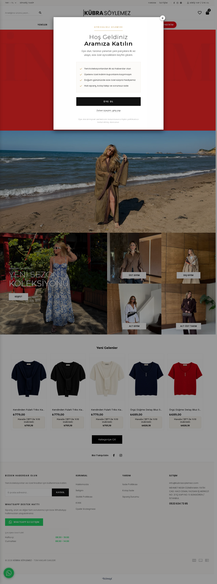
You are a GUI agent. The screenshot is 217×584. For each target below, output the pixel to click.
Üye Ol (108, 101)
